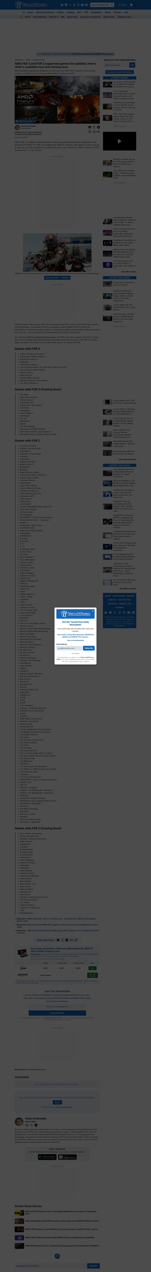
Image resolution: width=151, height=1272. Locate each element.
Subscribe (89, 648)
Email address (61, 644)
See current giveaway (75, 640)
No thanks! (75, 653)
